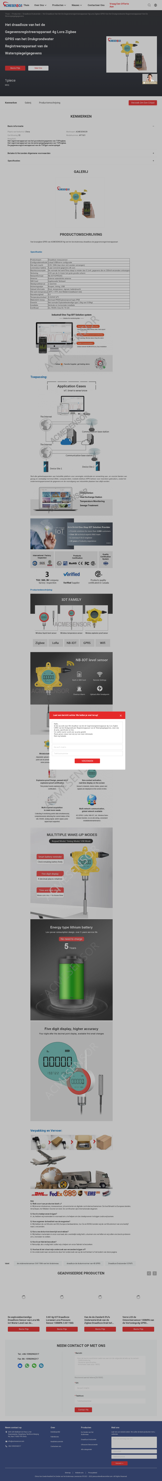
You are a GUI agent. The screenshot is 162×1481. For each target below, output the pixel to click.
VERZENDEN (87, 761)
